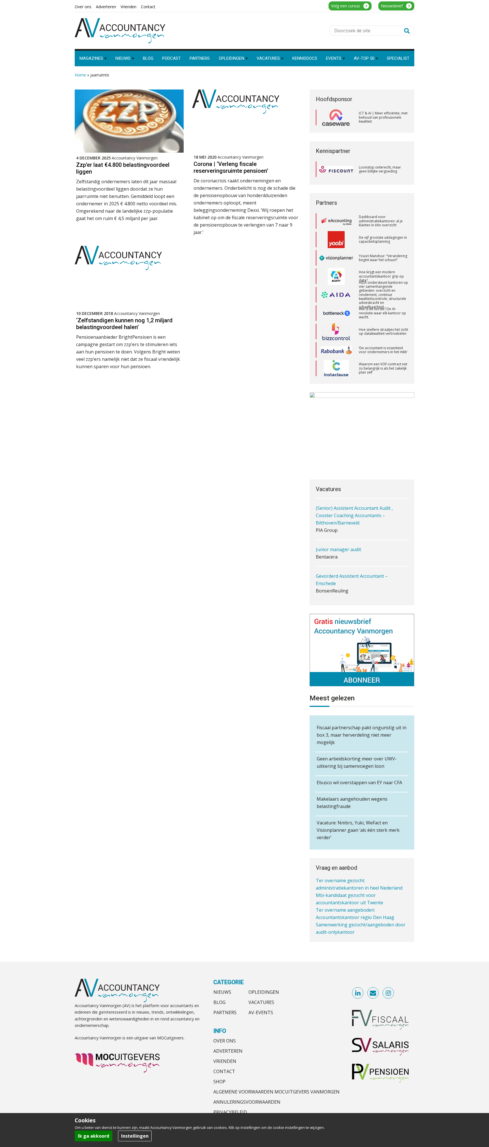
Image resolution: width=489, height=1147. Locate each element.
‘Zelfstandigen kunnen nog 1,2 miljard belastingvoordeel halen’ (124, 324)
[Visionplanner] (336, 239)
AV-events (260, 1012)
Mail (373, 993)
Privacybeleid (230, 1112)
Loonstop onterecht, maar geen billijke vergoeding (380, 169)
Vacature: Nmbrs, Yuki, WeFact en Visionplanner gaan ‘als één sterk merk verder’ (358, 830)
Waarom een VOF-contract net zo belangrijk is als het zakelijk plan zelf (383, 349)
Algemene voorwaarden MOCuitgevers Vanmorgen (276, 1092)
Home (80, 75)
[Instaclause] (336, 350)
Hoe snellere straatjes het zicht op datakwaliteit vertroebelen (383, 313)
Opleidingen (263, 992)
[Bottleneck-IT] (336, 294)
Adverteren (228, 1051)
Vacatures (261, 1002)
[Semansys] (336, 368)
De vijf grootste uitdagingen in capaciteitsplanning (383, 221)
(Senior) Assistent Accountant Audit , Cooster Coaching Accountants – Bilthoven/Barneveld (354, 504)
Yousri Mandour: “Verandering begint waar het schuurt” (383, 239)
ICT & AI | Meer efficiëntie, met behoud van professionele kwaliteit (383, 117)
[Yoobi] (336, 221)
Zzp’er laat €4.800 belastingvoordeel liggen (123, 168)
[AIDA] (336, 276)
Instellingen (135, 1136)
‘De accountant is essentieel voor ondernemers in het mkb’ (383, 331)
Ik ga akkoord (93, 1136)
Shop (219, 1081)
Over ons (224, 1041)
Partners (225, 1012)
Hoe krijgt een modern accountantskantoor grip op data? (381, 257)
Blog (219, 1002)
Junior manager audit (338, 539)
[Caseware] (336, 117)
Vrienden (224, 1061)
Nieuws (222, 992)
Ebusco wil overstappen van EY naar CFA (359, 782)
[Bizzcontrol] (336, 313)
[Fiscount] (336, 169)
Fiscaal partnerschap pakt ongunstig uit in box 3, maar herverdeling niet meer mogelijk (361, 734)
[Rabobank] (336, 332)
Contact (224, 1071)
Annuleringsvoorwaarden (246, 1102)
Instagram (388, 993)
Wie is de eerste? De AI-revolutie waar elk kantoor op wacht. (382, 294)
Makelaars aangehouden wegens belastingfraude (352, 802)
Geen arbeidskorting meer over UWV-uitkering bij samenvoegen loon (357, 762)
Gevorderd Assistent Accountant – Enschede (352, 569)
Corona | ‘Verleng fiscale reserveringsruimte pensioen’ (231, 167)
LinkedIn (358, 993)
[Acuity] (336, 258)
